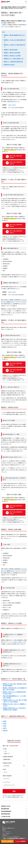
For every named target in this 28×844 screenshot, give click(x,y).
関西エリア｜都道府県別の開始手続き (13, 61)
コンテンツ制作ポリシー (7, 833)
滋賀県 (4, 721)
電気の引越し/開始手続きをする (8, 828)
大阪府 (4, 726)
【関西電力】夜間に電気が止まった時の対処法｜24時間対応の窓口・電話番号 (14, 709)
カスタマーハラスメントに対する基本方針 (10, 836)
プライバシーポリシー (7, 795)
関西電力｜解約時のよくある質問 (12, 55)
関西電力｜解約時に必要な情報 (12, 52)
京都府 (4, 723)
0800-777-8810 (12, 105)
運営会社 (4, 829)
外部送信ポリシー (5, 835)
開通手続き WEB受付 (9, 64)
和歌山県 (5, 730)
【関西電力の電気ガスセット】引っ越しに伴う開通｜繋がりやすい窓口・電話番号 (15, 700)
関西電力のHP (10, 302)
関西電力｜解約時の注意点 (11, 49)
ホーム (3, 826)
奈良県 (4, 728)
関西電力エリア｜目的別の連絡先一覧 (13, 58)
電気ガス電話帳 (4, 7)
